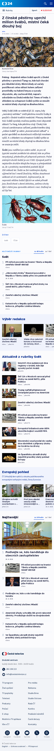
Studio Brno (33, 693)
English (5, 746)
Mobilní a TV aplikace (11, 719)
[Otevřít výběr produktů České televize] (51, 3)
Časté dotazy (34, 719)
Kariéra (31, 708)
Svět (6, 240)
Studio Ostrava (34, 698)
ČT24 (15, 240)
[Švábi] (27, 209)
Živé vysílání (7, 688)
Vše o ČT (6, 724)
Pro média (32, 682)
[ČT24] (7, 3)
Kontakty (32, 724)
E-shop (5, 714)
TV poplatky (7, 693)
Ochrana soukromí (18, 746)
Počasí (5, 708)
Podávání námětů (36, 714)
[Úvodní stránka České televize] (13, 653)
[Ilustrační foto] (27, 52)
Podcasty (6, 703)
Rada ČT (31, 703)
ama (3, 31)
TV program (7, 682)
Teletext (6, 698)
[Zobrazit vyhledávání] (45, 3)
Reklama (32, 688)
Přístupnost (33, 746)
